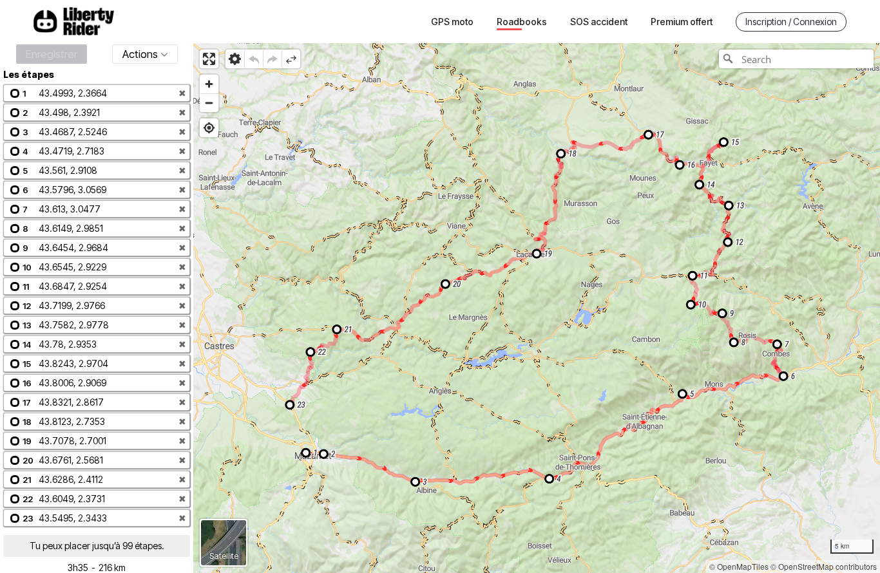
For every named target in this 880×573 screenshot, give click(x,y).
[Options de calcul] (234, 59)
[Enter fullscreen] (209, 59)
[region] (536, 308)
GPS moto (452, 21)
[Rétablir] (272, 59)
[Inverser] (291, 59)
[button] (96, 93)
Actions (140, 54)
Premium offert (682, 21)
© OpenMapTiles (739, 566)
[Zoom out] (209, 102)
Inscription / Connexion (791, 21)
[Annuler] (253, 59)
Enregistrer (51, 54)
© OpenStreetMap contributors (823, 566)
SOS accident (598, 21)
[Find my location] (209, 127)
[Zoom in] (209, 84)
